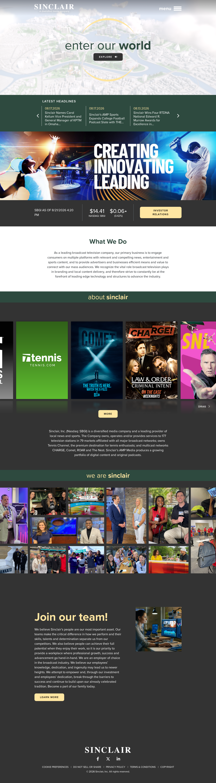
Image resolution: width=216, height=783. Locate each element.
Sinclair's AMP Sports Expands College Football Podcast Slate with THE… (62, 118)
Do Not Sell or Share (87, 767)
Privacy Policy (115, 767)
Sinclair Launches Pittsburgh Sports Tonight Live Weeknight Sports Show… (150, 118)
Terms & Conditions (143, 767)
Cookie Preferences (55, 767)
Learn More (49, 697)
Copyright (167, 767)
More (108, 414)
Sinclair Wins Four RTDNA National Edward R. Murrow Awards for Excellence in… (107, 118)
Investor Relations (161, 212)
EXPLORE (106, 57)
